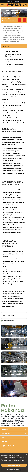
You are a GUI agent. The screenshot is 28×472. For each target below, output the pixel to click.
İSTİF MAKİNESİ (6, 433)
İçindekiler (6, 46)
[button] (14, 469)
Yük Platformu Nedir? (12, 51)
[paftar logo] (14, 5)
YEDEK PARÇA (6, 450)
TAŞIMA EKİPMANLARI (8, 446)
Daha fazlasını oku (15, 462)
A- (20, 20)
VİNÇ (3, 437)
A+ (24, 20)
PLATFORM (5, 442)
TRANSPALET (5, 429)
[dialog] (14, 462)
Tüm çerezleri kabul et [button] (14, 465)
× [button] (26, 454)
